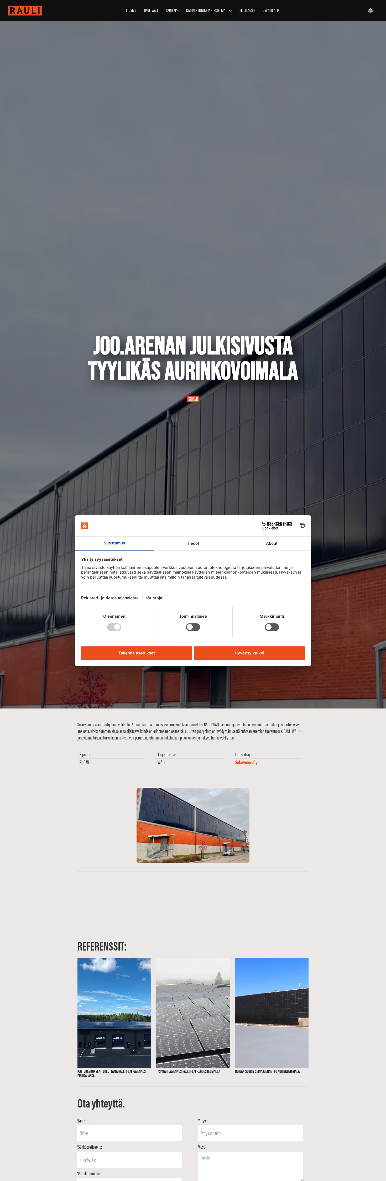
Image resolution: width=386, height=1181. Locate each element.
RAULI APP (172, 10)
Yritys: (202, 1121)
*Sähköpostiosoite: (89, 1147)
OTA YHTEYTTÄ (271, 10)
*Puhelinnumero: (88, 1173)
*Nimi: (81, 1121)
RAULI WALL (151, 10)
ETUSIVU (131, 10)
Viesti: (202, 1147)
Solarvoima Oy (246, 762)
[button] (209, 10)
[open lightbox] (193, 825)
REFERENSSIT (247, 10)
